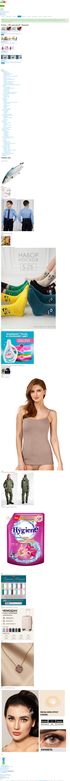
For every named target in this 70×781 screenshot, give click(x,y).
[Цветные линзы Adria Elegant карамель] (34, 720)
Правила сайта (2, 776)
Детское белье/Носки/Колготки (9, 79)
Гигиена (5, 113)
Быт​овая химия (6, 105)
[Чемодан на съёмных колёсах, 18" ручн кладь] (17, 624)
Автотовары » (4, 130)
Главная (3, 16)
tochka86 (2, 54)
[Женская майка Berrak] (35, 423)
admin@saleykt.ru (10, 771)
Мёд (4, 126)
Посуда (5, 100)
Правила (4, 767)
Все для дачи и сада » (6, 146)
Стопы (19, 16)
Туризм (5, 140)
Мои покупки (2, 10)
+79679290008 (4, 772)
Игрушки (5, 77)
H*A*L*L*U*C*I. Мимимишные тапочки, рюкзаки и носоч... (11, 31)
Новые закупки (8, 16)
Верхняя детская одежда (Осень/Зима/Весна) (12, 84)
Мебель (5, 101)
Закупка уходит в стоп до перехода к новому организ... (11, 33)
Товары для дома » (5, 98)
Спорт (5, 139)
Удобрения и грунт (7, 152)
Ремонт (5, 107)
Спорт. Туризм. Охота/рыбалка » (8, 136)
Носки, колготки (6, 91)
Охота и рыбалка (7, 138)
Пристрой (45, 16)
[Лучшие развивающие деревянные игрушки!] (9, 36)
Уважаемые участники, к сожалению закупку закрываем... (11, 61)
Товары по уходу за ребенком (9, 81)
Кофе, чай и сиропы (7, 125)
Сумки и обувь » (5, 94)
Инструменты (6, 135)
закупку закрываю (4, 52)
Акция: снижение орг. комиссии (8, 153)
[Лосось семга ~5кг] (13, 173)
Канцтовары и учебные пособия (9, 143)
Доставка (23, 16)
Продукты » (4, 121)
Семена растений (7, 151)
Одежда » (4, 85)
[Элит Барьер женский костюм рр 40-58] (17, 488)
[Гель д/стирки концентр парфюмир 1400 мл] (25, 539)
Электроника (4, 120)
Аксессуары (6, 119)
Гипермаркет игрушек (5, 50)
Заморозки (4, 155)
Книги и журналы (5, 128)
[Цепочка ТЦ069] (17, 664)
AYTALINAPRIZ (3, 766)
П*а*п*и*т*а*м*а (4, 59)
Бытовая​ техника (7, 103)
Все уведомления (3, 15)
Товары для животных (6, 129)
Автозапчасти (6, 131)
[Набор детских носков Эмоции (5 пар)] (28, 288)
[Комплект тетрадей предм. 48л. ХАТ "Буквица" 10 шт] (13, 590)
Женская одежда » (7, 86)
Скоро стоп (15, 16)
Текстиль (5, 80)
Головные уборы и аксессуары (9, 93)
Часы (5, 118)
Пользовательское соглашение (5, 775)
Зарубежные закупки (6, 154)
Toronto (8, 766)
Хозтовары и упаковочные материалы (10, 102)
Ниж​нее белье (6, 90)
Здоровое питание (7, 122)
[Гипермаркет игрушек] (7, 46)
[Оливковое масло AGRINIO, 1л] (5, 240)
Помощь (1, 767)
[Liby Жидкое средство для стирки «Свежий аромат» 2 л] (17, 347)
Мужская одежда (7, 89)
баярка (11, 766)
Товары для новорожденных (9, 83)
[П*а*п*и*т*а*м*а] (11, 55)
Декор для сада (6, 148)
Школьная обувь (7, 142)
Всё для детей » (5, 71)
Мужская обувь (6, 96)
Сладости (5, 123)
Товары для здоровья (8, 114)
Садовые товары (7, 147)
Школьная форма (7, 144)
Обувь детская (6, 74)
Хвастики (40, 16)
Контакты (50, 16)
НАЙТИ (2, 5)
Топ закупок (29, 16)
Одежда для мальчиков (8, 73)
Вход (2, 9)
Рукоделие (6, 106)
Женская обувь (6, 95)
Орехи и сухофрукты (7, 127)
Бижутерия (6, 116)
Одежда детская (7, 72)
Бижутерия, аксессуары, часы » (8, 115)
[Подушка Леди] (5, 192)
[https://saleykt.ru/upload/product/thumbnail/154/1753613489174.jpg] (5, 370)
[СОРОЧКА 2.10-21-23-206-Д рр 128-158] (17, 215)
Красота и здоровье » (6, 109)
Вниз (7, 767)
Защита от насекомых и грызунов (10, 150)
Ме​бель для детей (7, 78)
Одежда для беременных (9, 88)
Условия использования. (42, 780)
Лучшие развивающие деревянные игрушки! (9, 40)
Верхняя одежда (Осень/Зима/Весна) (10, 92)
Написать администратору (5, 11)
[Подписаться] (1, 37)
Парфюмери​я (6, 111)
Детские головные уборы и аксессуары (11, 76)
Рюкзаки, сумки (6, 145)
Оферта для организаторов (5, 774)
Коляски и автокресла (8, 82)
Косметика (6, 110)
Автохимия (6, 133)
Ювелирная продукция (8, 117)
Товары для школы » (6, 141)
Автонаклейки (6, 132)
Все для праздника (7, 108)
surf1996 (2, 35)
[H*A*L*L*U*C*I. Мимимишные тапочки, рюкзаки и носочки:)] (11, 27)
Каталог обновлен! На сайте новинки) (8, 42)
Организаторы (34, 16)
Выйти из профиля (3, 12)
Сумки (5, 97)
